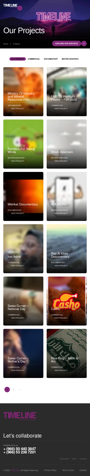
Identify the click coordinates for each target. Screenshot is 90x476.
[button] (69, 43)
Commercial (34, 59)
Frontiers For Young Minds (21, 150)
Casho (55, 309)
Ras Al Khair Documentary (60, 255)
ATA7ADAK (59, 204)
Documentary (51, 59)
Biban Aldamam (62, 152)
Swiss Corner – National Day (18, 307)
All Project (17, 59)
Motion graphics (70, 59)
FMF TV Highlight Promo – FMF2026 (64, 98)
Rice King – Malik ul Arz (64, 359)
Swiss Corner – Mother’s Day (18, 359)
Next (20, 389)
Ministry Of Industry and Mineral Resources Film (21, 96)
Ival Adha (14, 256)
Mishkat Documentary (23, 204)
